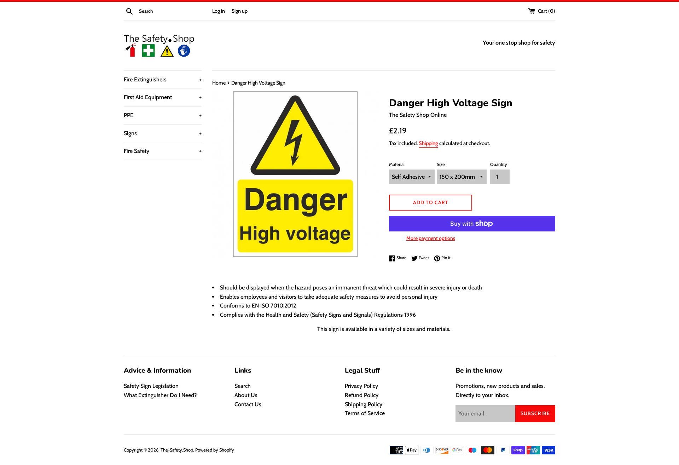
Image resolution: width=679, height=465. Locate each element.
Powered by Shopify (214, 450)
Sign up (240, 11)
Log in (218, 11)
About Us (245, 395)
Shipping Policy (363, 404)
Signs (163, 133)
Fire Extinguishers (163, 79)
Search (242, 386)
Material (397, 164)
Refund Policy (361, 395)
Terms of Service (365, 413)
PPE (163, 115)
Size (441, 164)
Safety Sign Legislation (151, 386)
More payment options (430, 238)
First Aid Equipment (163, 97)
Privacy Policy (361, 386)
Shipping (428, 143)
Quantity (498, 164)
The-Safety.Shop (177, 450)
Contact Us (247, 404)
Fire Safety (163, 151)
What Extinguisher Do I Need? (160, 395)
